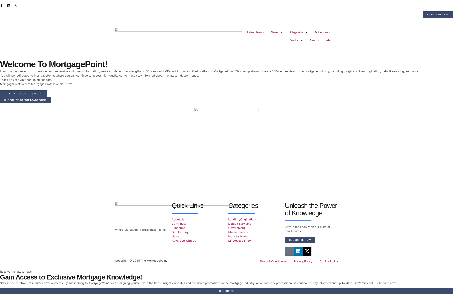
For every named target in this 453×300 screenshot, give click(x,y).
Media (294, 40)
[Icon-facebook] (289, 251)
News (275, 32)
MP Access (322, 32)
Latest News (255, 32)
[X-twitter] (307, 251)
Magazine (296, 32)
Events (314, 40)
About (330, 40)
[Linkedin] (298, 251)
